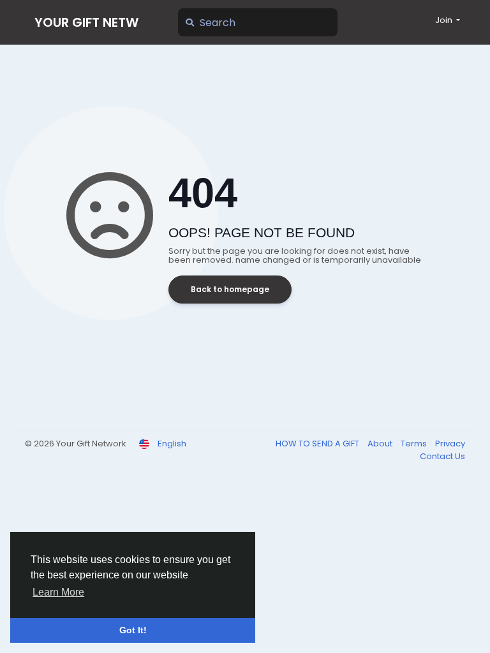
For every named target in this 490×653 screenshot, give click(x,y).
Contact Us (442, 456)
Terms (415, 443)
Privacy (450, 443)
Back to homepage (230, 289)
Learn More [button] (58, 592)
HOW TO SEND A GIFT (318, 443)
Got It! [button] (133, 630)
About (381, 443)
